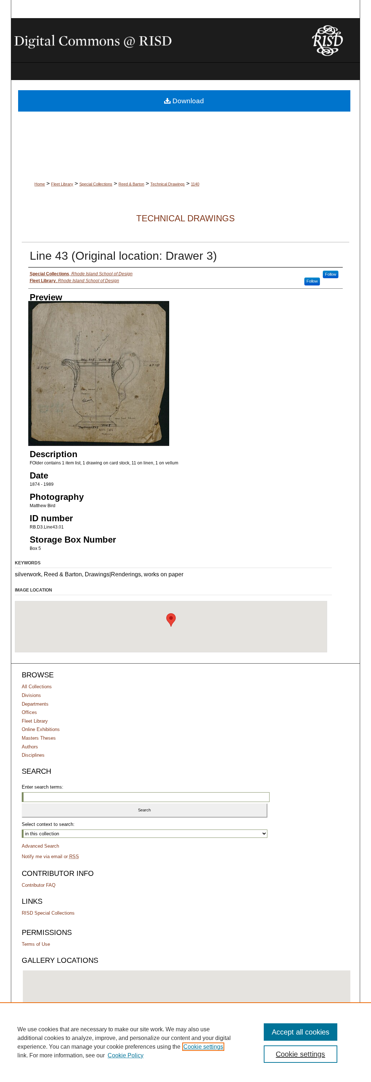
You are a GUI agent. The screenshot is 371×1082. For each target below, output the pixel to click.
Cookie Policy (125, 1055)
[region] (185, 1042)
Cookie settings (203, 1047)
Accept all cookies (300, 1032)
